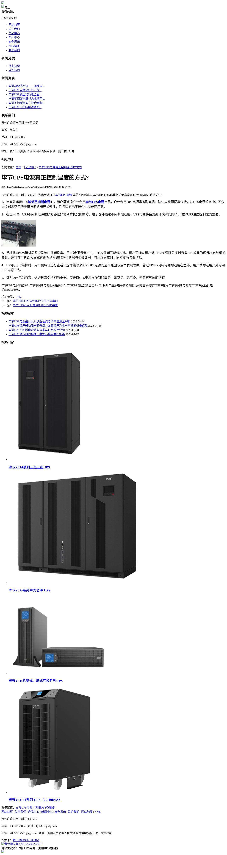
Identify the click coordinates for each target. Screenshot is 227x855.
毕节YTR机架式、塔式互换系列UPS (36, 681)
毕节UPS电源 (63, 195)
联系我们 (14, 50)
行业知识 (14, 65)
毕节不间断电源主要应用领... (27, 102)
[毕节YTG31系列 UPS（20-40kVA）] (53, 792)
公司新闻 (14, 70)
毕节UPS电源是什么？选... (25, 90)
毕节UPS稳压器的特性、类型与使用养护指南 (37, 334)
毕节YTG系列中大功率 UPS (29, 590)
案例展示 (14, 41)
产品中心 (14, 33)
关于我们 (14, 29)
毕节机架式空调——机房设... (27, 85)
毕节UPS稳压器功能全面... (25, 94)
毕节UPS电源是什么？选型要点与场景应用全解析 (40, 321)
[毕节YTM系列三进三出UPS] (53, 459)
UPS (18, 296)
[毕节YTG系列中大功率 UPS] (77, 582)
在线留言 (14, 46)
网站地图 (87, 811)
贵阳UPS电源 (24, 807)
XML (98, 811)
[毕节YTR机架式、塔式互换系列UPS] (58, 672)
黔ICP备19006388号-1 (26, 840)
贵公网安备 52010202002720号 (23, 843)
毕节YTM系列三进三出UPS (29, 467)
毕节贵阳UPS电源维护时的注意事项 (35, 301)
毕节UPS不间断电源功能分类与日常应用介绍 (37, 329)
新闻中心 (14, 37)
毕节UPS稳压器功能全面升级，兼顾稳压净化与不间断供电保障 (48, 325)
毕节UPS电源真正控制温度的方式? (60, 167)
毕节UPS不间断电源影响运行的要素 (35, 305)
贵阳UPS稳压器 (45, 807)
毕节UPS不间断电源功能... (25, 107)
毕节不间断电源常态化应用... (27, 98)
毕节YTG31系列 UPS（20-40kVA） (35, 800)
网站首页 (14, 24)
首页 (18, 167)
